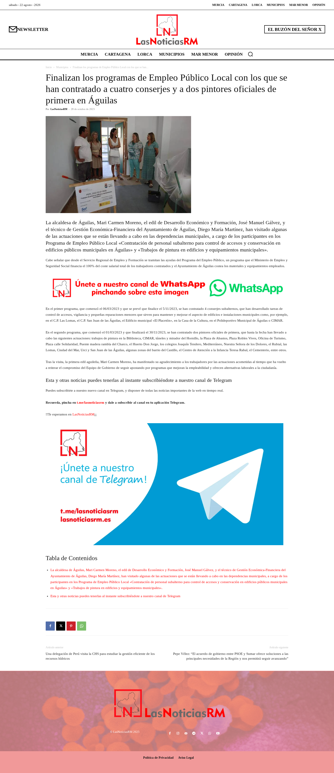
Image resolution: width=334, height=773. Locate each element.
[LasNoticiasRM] (167, 29)
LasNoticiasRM (58, 109)
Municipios (62, 67)
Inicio (49, 67)
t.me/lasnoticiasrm (90, 402)
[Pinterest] (71, 626)
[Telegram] (194, 733)
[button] (250, 54)
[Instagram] (178, 733)
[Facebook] (50, 626)
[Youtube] (218, 733)
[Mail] (186, 733)
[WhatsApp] (81, 626)
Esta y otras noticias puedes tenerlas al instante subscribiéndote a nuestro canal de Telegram (115, 596)
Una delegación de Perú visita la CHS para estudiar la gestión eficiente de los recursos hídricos (100, 656)
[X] (60, 626)
